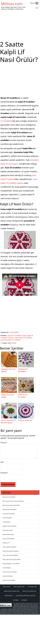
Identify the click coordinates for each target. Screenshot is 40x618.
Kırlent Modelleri (8, 576)
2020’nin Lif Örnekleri (22, 395)
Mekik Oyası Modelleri (9, 509)
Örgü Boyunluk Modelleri (11, 551)
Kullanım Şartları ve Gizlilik (25, 596)
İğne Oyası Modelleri (9, 497)
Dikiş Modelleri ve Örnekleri (11, 564)
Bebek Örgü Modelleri (9, 526)
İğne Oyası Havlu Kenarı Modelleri (13, 501)
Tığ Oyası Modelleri (9, 514)
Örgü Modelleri (7, 518)
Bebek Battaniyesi (8, 534)
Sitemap (24, 600)
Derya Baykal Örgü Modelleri (12, 559)
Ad (2, 462)
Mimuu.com (12, 3)
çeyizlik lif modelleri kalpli (16, 335)
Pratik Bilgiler (7, 568)
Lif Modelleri (14, 332)
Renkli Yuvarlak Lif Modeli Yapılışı (8, 421)
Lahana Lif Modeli (25, 420)
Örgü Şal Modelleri (8, 539)
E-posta (4, 473)
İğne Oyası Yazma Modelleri (11, 505)
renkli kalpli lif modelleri (23, 337)
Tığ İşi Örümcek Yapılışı (7, 395)
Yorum (4, 442)
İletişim (15, 600)
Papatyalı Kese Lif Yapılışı (8, 370)
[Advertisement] (20, 25)
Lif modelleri (6, 121)
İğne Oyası (6, 587)
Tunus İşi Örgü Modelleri (10, 555)
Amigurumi (6, 543)
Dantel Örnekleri (8, 530)
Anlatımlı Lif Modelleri (22, 370)
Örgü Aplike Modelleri (9, 547)
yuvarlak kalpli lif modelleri (10, 340)
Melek (14, 343)
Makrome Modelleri (9, 580)
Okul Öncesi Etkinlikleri (10, 572)
